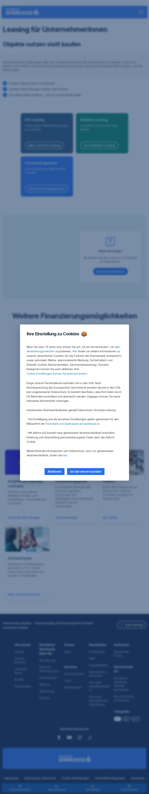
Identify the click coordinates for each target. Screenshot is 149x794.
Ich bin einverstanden (85, 471)
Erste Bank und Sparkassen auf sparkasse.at (72, 423)
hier (65, 455)
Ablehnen (54, 471)
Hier (74, 351)
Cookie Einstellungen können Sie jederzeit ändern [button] (57, 373)
